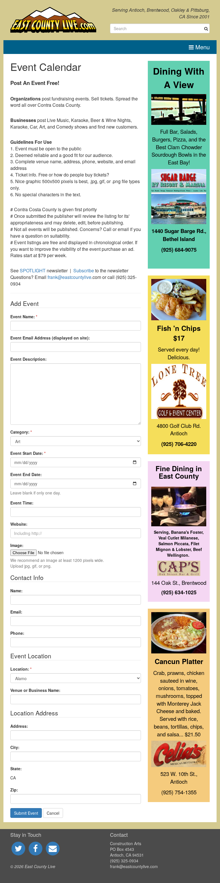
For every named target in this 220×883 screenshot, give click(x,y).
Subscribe (83, 270)
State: (16, 768)
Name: (16, 590)
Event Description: (28, 359)
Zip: (14, 790)
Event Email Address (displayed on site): (50, 338)
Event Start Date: (26, 453)
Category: (20, 432)
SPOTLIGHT (33, 270)
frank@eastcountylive (69, 277)
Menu (202, 47)
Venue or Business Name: (35, 690)
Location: (19, 669)
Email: (16, 612)
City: (14, 747)
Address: (19, 726)
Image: (16, 545)
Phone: (17, 633)
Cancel (53, 813)
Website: (19, 524)
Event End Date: (26, 474)
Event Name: (22, 316)
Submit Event (26, 813)
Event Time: (22, 503)
